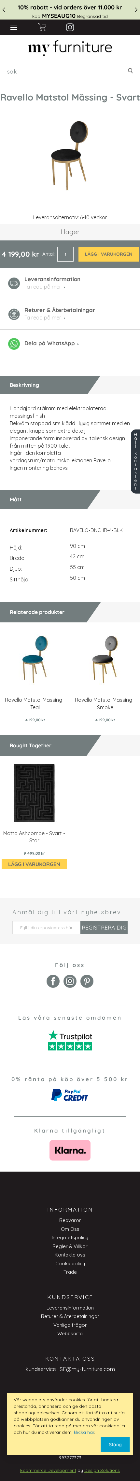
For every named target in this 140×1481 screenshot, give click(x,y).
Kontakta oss (70, 1255)
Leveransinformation (70, 1308)
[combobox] (70, 71)
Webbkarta (70, 1333)
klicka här (84, 1432)
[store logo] (70, 48)
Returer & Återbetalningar (70, 1316)
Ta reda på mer (42, 317)
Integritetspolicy (70, 1237)
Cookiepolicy (70, 1263)
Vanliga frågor (70, 1325)
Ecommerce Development (48, 1470)
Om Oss (70, 1229)
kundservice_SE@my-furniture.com (70, 1369)
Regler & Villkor (70, 1246)
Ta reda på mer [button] (42, 286)
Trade (70, 1272)
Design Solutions (102, 1470)
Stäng (115, 1444)
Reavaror (70, 1220)
